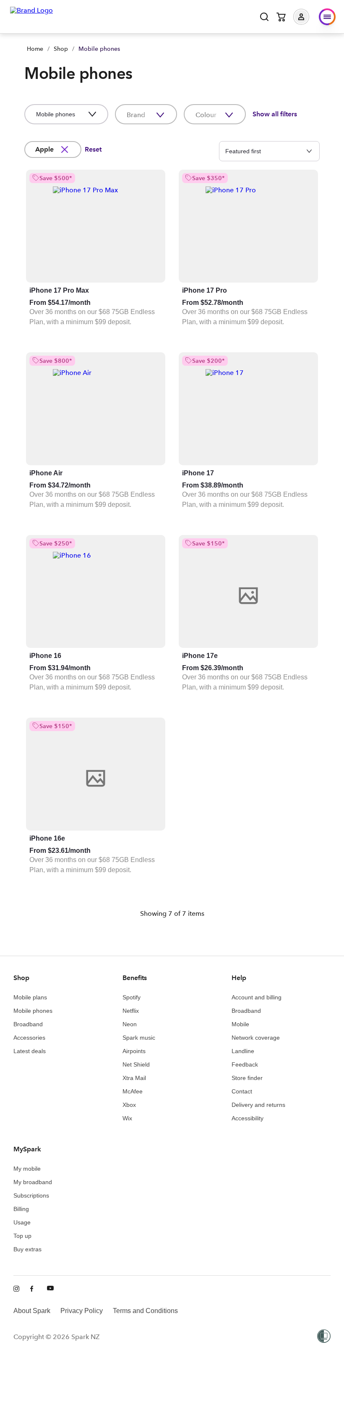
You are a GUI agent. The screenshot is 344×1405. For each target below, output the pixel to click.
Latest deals (29, 1051)
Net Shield (136, 1064)
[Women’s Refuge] (324, 1337)
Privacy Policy (81, 1310)
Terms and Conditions (145, 1310)
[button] (307, 17)
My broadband (32, 1182)
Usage (22, 1222)
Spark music (138, 1037)
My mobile (27, 1168)
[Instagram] (16, 1289)
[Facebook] (33, 1289)
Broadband (28, 1024)
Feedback (245, 1064)
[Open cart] (281, 16)
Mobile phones (32, 1010)
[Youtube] (50, 1289)
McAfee (132, 1091)
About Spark (31, 1310)
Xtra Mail (134, 1078)
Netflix (130, 1010)
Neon (129, 1024)
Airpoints (134, 1051)
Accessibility (247, 1118)
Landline (243, 1051)
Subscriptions (31, 1195)
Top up (22, 1235)
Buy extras (27, 1249)
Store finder (247, 1078)
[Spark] (31, 16)
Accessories (29, 1037)
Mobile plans (30, 997)
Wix (127, 1118)
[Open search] (264, 16)
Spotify (131, 997)
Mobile (240, 1024)
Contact (242, 1091)
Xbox (129, 1104)
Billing (21, 1209)
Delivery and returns (258, 1104)
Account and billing (256, 997)
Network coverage (256, 1037)
